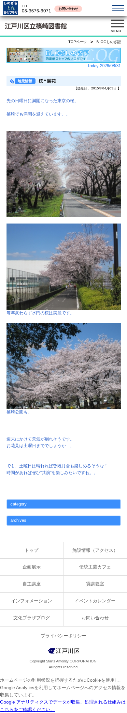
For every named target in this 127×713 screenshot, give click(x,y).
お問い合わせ (68, 8)
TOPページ (77, 42)
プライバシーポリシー (63, 635)
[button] (117, 26)
